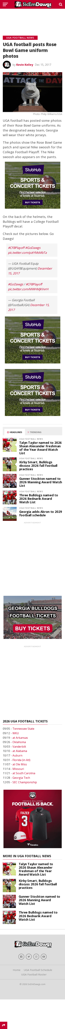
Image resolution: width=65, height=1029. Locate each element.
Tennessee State (23, 729)
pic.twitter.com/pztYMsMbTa (27, 252)
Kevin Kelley (24, 65)
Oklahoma (19, 742)
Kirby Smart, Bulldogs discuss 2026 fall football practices (38, 465)
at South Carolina (23, 773)
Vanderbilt (19, 746)
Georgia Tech (21, 778)
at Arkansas (20, 738)
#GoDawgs (32, 248)
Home (16, 970)
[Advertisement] (32, 18)
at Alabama (19, 751)
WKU (15, 733)
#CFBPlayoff (16, 248)
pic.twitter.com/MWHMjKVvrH (28, 289)
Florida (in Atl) (21, 760)
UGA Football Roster (34, 974)
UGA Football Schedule (38, 970)
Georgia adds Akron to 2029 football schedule (40, 513)
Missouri (18, 769)
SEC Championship (24, 782)
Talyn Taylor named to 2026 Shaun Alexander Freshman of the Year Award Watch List (40, 447)
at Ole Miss (19, 764)
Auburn (17, 755)
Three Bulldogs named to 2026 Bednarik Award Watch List (38, 498)
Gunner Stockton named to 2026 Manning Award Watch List (40, 482)
